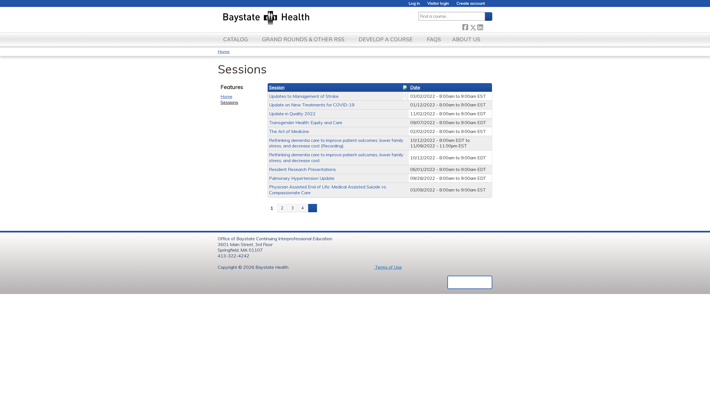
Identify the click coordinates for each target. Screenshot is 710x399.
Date (415, 87)
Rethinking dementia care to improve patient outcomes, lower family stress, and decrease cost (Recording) (336, 143)
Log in (414, 3)
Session (277, 87)
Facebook (465, 26)
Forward (487, 26)
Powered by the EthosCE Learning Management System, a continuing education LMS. (469, 282)
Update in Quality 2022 (292, 113)
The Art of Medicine (289, 131)
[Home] (292, 18)
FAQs (434, 39)
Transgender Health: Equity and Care (305, 122)
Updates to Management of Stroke (304, 96)
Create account (471, 3)
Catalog (235, 39)
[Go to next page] (312, 208)
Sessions (229, 102)
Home (224, 51)
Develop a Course (386, 39)
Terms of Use (388, 267)
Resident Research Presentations (302, 169)
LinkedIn (480, 26)
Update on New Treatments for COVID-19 (311, 105)
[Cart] (490, 5)
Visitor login (438, 3)
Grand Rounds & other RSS (303, 39)
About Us (466, 39)
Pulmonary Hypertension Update (301, 178)
